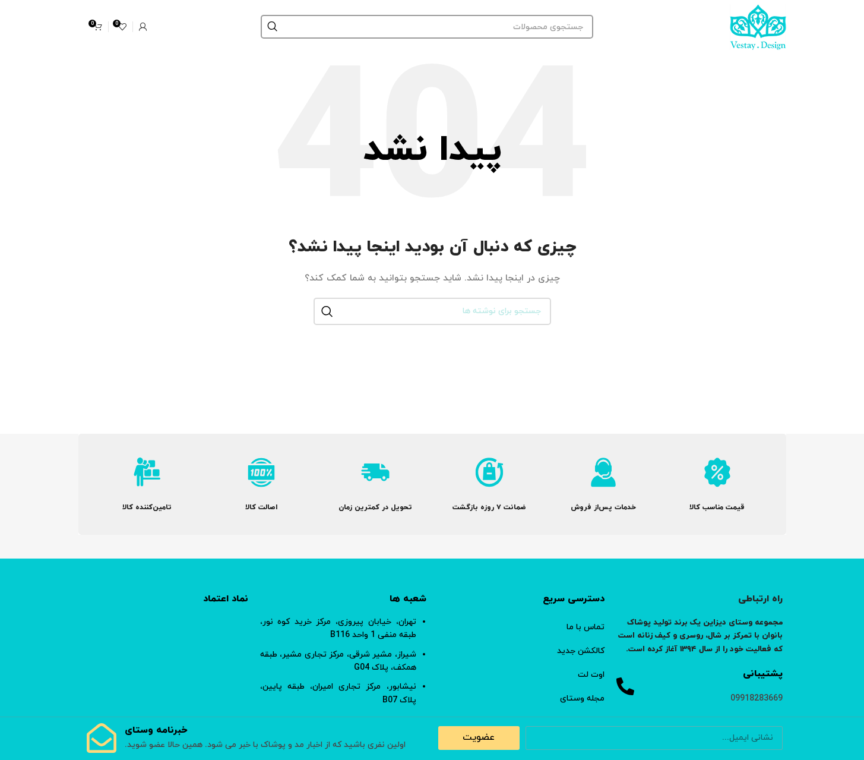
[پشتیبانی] (625, 686)
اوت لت (591, 674)
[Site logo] (758, 25)
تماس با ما (585, 627)
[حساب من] (143, 27)
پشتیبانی (763, 673)
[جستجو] (272, 27)
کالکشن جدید (581, 651)
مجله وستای (582, 698)
